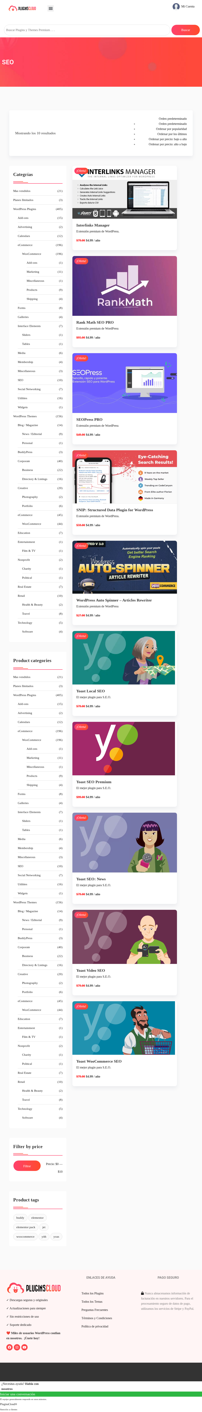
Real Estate (24, 586)
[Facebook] (9, 1347)
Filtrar (27, 1166)
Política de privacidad (94, 1326)
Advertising (25, 226)
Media (21, 353)
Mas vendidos (21, 191)
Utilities (22, 398)
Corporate (24, 461)
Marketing (33, 271)
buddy (20, 1217)
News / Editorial (32, 434)
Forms (21, 307)
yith (44, 1236)
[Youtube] (24, 1347)
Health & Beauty (32, 604)
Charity (26, 568)
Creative (23, 488)
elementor (37, 1217)
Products (32, 289)
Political (27, 577)
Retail (21, 595)
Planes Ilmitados (23, 200)
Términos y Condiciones (96, 1318)
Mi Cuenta (187, 6)
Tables (26, 343)
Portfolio (27, 506)
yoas (56, 1236)
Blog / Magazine (28, 425)
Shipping (32, 298)
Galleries (23, 317)
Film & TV (29, 550)
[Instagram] (17, 1347)
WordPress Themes (25, 416)
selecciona (124, 214)
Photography (30, 496)
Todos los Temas (91, 1301)
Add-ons (23, 217)
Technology (25, 622)
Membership (25, 362)
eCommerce (25, 245)
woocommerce (25, 1236)
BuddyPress (25, 452)
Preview (128, 288)
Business (27, 470)
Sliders (26, 334)
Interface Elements (29, 326)
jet (43, 1227)
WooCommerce (31, 253)
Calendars (24, 236)
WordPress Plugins (24, 209)
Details (127, 201)
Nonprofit (24, 559)
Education (24, 532)
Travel (26, 613)
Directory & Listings (34, 479)
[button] (50, 8)
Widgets (23, 407)
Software (27, 631)
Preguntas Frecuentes (94, 1310)
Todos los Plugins (92, 1293)
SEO (20, 380)
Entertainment (26, 541)
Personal (27, 443)
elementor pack (25, 1227)
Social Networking (29, 389)
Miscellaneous (35, 280)
